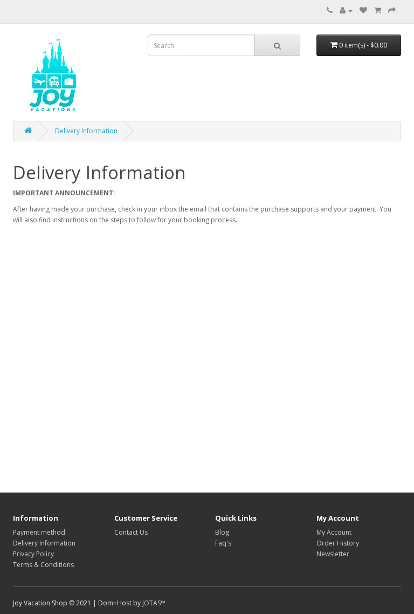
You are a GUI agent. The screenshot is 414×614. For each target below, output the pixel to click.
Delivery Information (86, 130)
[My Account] (346, 10)
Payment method (39, 532)
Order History (337, 543)
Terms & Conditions (43, 564)
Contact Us (131, 532)
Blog (222, 532)
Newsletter (332, 553)
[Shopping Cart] (377, 10)
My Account (333, 532)
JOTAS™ (153, 603)
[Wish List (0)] (363, 10)
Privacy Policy (33, 553)
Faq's (223, 543)
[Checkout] (392, 10)
